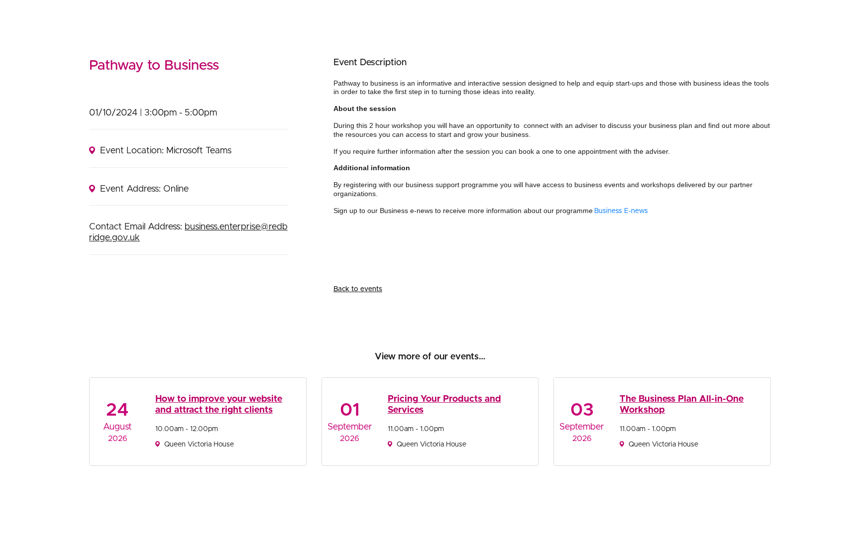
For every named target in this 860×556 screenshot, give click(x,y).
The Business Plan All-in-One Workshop (682, 405)
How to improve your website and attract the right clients (218, 405)
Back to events (357, 289)
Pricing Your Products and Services (444, 405)
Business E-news (622, 211)
